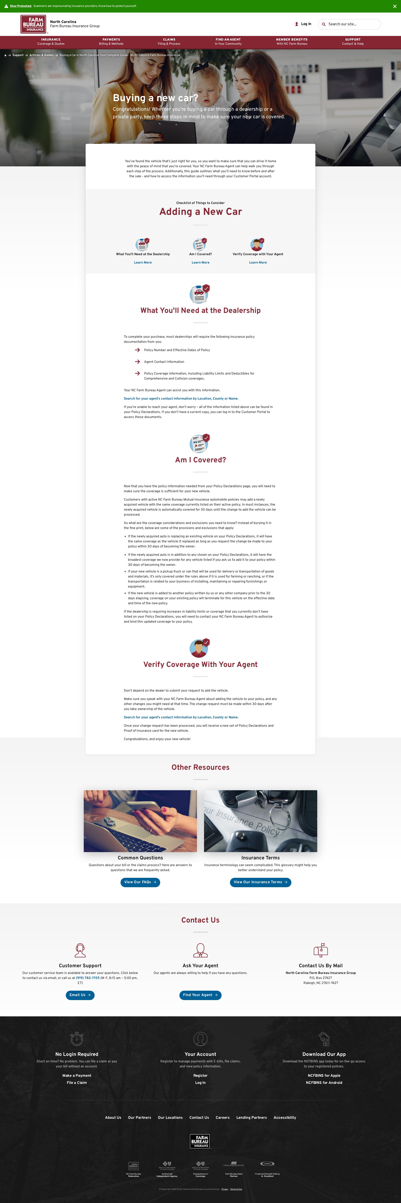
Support (18, 55)
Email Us (78, 995)
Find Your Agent (198, 995)
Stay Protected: (21, 6)
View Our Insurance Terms (258, 882)
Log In (200, 1083)
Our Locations (170, 1117)
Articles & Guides (41, 55)
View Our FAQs (138, 882)
